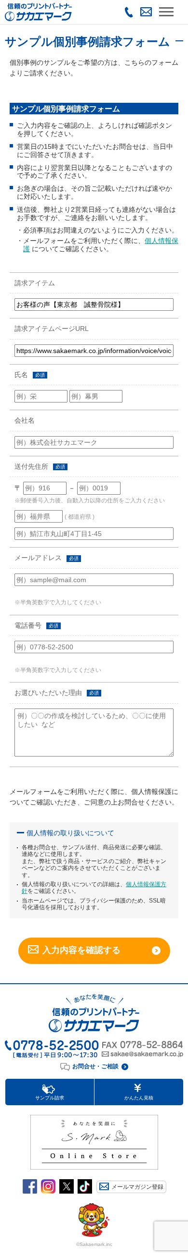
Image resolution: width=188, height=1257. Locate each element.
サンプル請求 (49, 1097)
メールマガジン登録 (137, 1187)
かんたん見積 (138, 1097)
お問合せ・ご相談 (95, 1066)
